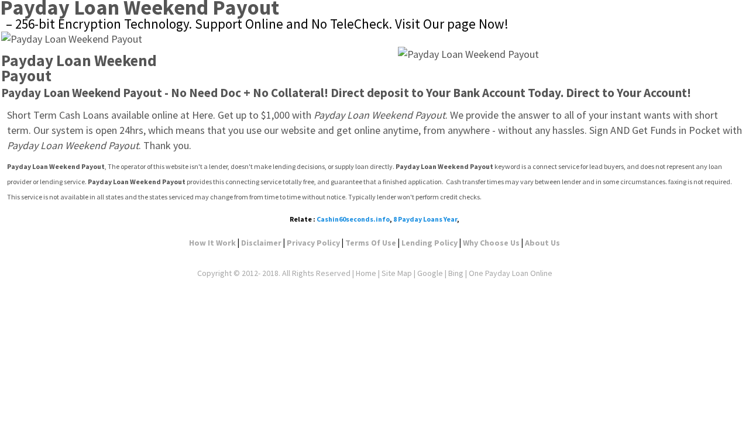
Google (430, 273)
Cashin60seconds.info (353, 219)
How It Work (212, 242)
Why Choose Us (491, 242)
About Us (542, 242)
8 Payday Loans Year (425, 219)
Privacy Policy (313, 242)
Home (366, 273)
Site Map (397, 273)
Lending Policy (429, 242)
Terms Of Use (370, 242)
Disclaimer (261, 242)
